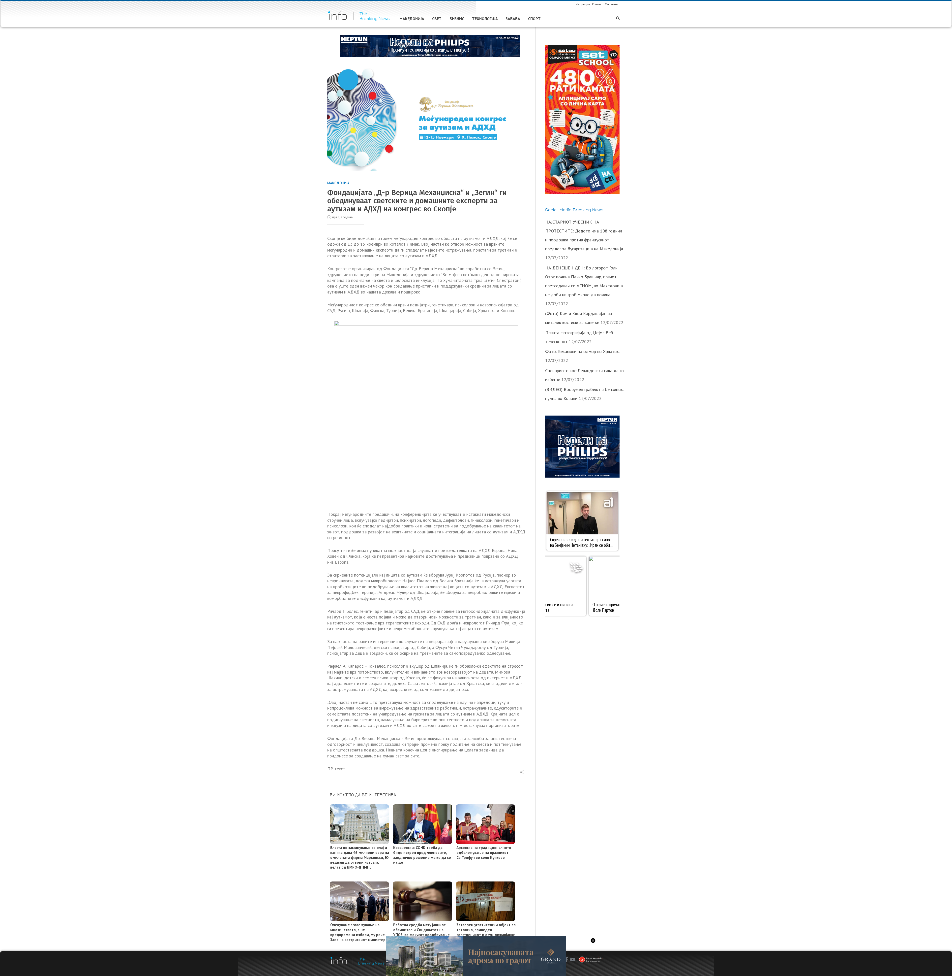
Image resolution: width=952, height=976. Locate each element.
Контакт (597, 4)
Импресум (583, 4)
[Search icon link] (618, 19)
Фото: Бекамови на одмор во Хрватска (583, 351)
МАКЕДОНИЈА (338, 183)
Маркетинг (612, 4)
